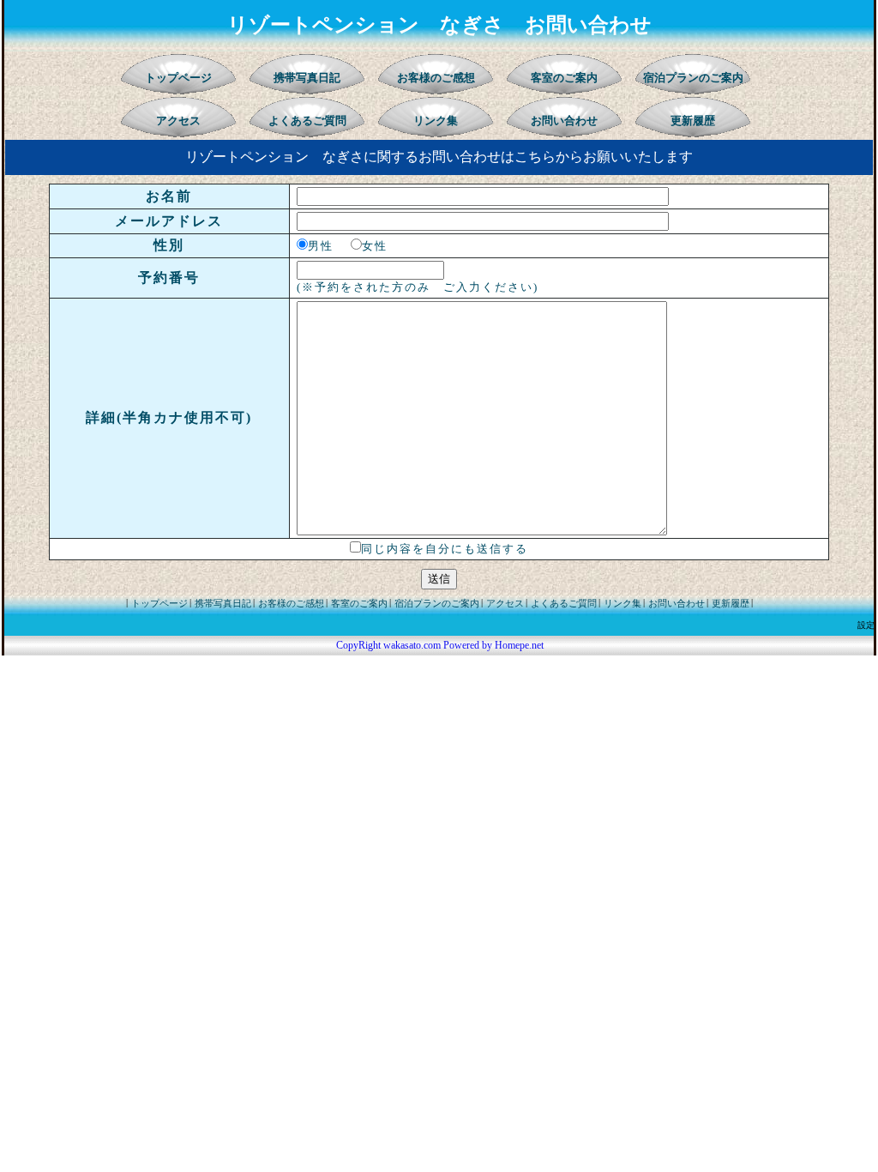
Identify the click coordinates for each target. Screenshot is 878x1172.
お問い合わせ (564, 120)
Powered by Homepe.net (493, 645)
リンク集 (435, 120)
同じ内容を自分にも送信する (444, 548)
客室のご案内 (564, 77)
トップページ (178, 77)
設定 (866, 625)
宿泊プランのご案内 (693, 77)
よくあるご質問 (307, 120)
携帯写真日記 (307, 77)
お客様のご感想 (436, 77)
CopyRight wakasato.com (388, 645)
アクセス (178, 120)
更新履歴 (693, 120)
